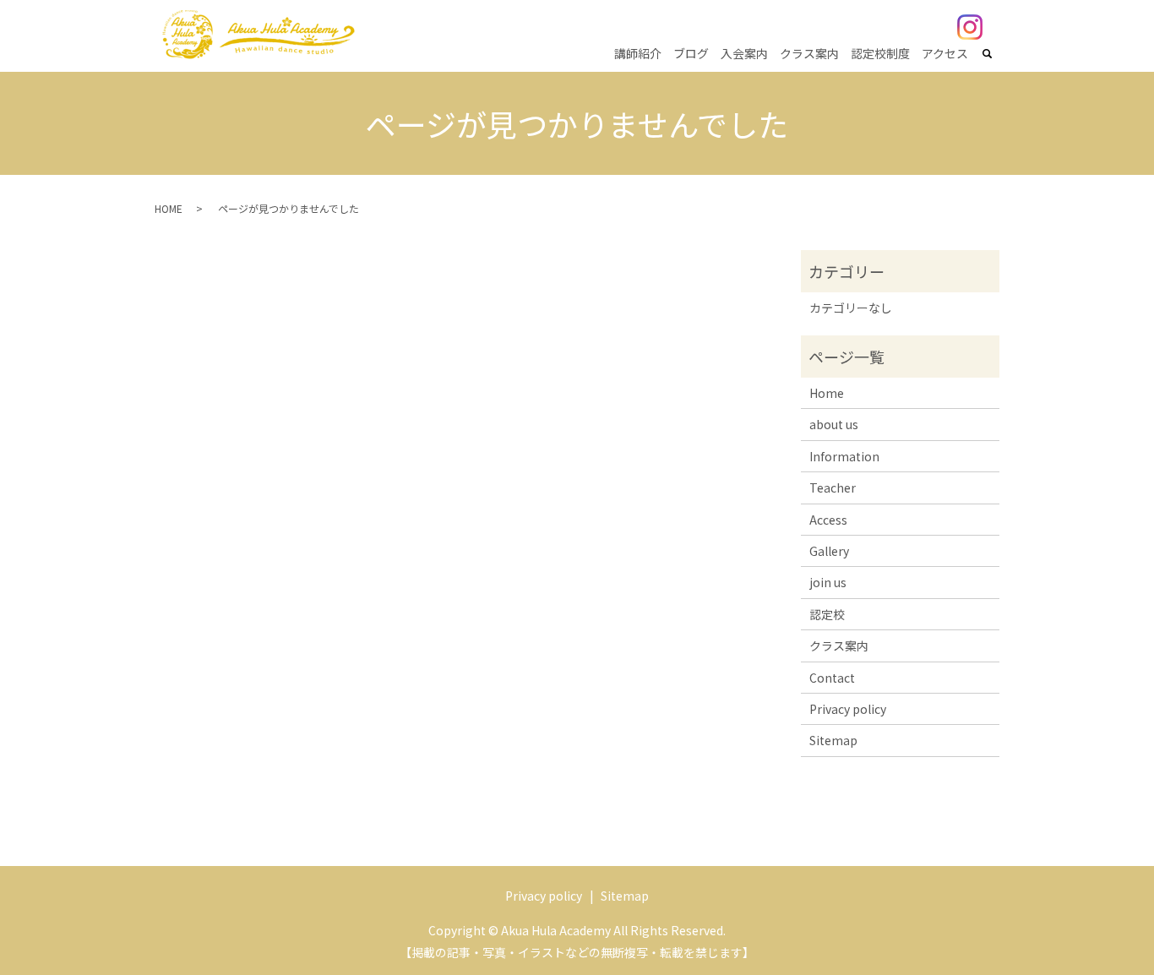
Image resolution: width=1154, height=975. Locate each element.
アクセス (945, 53)
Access (828, 519)
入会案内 (744, 53)
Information (844, 456)
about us (833, 424)
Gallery (829, 550)
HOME (168, 208)
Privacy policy (847, 708)
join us (827, 582)
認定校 (827, 614)
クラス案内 (809, 53)
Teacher (832, 487)
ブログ (691, 53)
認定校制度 (880, 53)
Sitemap (833, 740)
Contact (832, 677)
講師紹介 (637, 53)
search (996, 54)
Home (826, 392)
